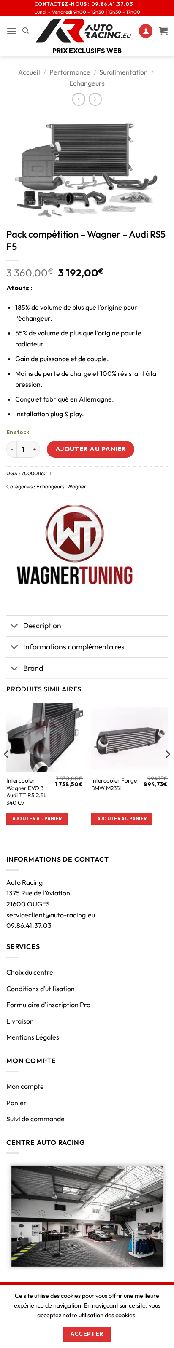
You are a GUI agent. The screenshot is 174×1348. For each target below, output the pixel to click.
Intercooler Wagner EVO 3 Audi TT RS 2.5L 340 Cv (26, 792)
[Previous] (7, 771)
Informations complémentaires (74, 646)
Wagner (76, 486)
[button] (11, 31)
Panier (16, 1103)
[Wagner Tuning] (74, 545)
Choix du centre (29, 972)
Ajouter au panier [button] (37, 819)
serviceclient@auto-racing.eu (50, 915)
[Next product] (78, 99)
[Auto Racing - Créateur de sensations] (83, 31)
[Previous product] (95, 99)
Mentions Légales (32, 1037)
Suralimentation (123, 72)
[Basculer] (14, 627)
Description (42, 625)
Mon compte (25, 1086)
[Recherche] (25, 31)
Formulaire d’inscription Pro (48, 1004)
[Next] (167, 771)
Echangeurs (87, 83)
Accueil (29, 72)
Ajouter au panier (90, 449)
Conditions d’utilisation (40, 988)
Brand (33, 668)
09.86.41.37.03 (29, 925)
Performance (69, 72)
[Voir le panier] (163, 30)
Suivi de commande (35, 1119)
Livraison (20, 1021)
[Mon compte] (145, 31)
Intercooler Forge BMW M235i (114, 784)
